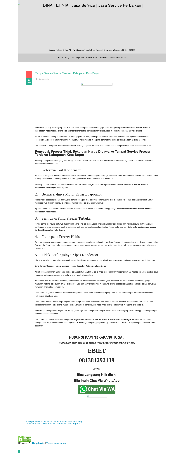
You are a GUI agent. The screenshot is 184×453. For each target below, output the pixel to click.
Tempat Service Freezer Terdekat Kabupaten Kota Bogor (67, 73)
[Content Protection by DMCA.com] (25, 438)
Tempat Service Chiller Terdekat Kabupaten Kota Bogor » (53, 423)
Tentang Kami (78, 57)
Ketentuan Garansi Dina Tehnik (113, 57)
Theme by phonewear (56, 443)
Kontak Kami (91, 57)
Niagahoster (38, 443)
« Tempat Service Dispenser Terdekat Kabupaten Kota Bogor (55, 421)
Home (60, 57)
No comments (44, 79)
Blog (67, 57)
